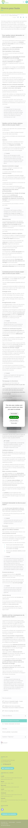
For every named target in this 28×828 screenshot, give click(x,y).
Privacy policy (14, 423)
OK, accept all (14, 417)
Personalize (14, 413)
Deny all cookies (14, 420)
